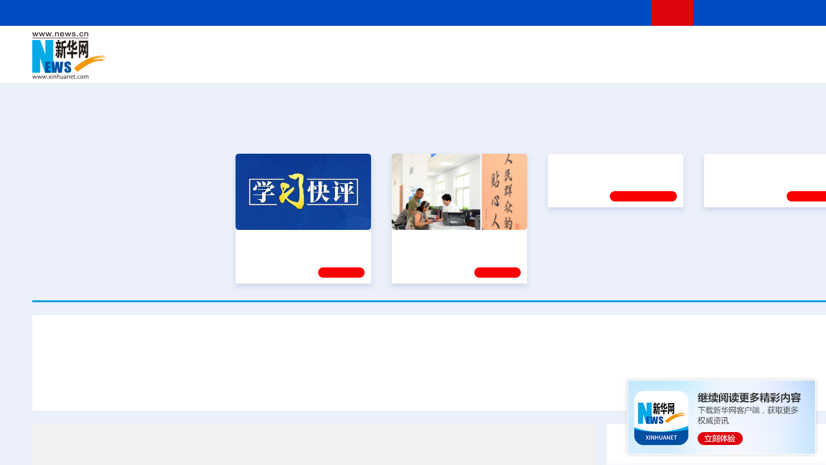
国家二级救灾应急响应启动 (470, 385)
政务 (779, 46)
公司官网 (131, 55)
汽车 (236, 64)
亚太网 (757, 64)
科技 (539, 46)
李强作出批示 (367, 385)
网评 (371, 46)
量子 (582, 46)
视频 (736, 46)
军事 (692, 46)
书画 (648, 46)
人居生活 (287, 64)
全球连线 (486, 46)
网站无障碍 (617, 12)
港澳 (393, 46)
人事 (306, 46)
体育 (604, 46)
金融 (215, 64)
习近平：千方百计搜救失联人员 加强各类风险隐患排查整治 (190, 385)
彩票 (608, 64)
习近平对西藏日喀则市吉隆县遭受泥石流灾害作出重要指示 (445, 347)
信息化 (321, 64)
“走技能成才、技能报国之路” (767, 240)
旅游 (546, 64)
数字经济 (356, 64)
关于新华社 (327, 12)
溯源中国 (494, 64)
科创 (560, 46)
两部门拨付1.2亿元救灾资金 (606, 385)
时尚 (651, 64)
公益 (693, 64)
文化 (626, 46)
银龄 (465, 64)
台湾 (415, 46)
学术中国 (396, 64)
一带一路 (723, 64)
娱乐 (630, 64)
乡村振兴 (434, 64)
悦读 (672, 64)
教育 (517, 46)
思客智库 (446, 46)
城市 (525, 64)
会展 (588, 64)
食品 (257, 64)
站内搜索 (782, 12)
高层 (262, 46)
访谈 (714, 46)
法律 (801, 46)
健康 (670, 46)
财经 (349, 46)
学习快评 (341, 272)
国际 (327, 46)
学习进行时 (226, 46)
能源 (567, 64)
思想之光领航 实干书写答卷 (453, 240)
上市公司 (792, 64)
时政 (284, 46)
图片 (757, 46)
